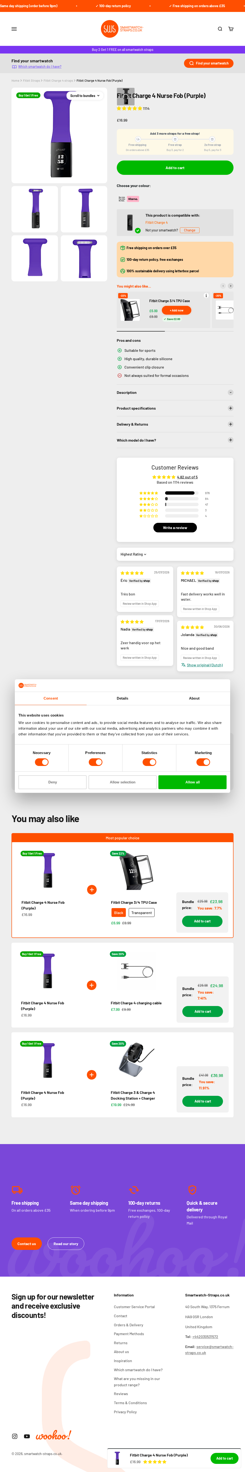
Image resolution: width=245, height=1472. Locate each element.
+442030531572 (205, 1336)
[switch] (95, 762)
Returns (121, 1342)
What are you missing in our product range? (137, 1381)
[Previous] (223, 286)
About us (121, 1351)
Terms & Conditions (130, 1402)
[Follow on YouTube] (27, 1436)
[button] (130, 108)
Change (189, 230)
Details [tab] (122, 698)
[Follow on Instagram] (14, 1436)
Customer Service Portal (134, 1306)
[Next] (231, 286)
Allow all (192, 782)
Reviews (121, 1393)
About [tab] (194, 698)
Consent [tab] (51, 698)
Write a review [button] (175, 527)
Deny (52, 782)
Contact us (26, 1243)
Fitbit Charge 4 (156, 222)
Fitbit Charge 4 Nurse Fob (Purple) (99, 80)
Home (15, 80)
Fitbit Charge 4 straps (58, 80)
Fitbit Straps (31, 80)
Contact (120, 1315)
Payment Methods (129, 1333)
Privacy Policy (125, 1411)
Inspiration (123, 1360)
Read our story (66, 1243)
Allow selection (122, 782)
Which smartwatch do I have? (39, 66)
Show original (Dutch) (205, 665)
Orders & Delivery (128, 1324)
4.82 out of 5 (187, 477)
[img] (132, 573)
